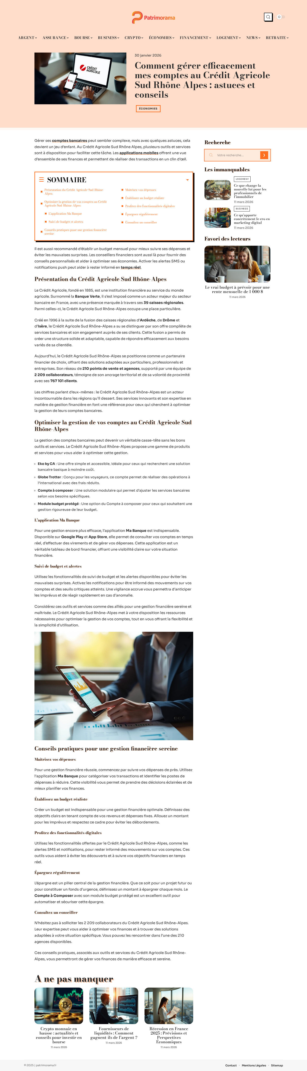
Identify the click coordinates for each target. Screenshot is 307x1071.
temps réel (131, 267)
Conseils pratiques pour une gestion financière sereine (75, 232)
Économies (148, 108)
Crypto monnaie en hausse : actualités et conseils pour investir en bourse (59, 1035)
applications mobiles (138, 153)
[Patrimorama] (153, 16)
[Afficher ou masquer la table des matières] (137, 179)
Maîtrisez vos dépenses (140, 190)
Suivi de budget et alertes (66, 221)
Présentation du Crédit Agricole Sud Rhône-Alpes (74, 192)
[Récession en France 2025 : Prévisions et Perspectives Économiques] (169, 1006)
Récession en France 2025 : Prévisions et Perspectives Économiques (169, 1035)
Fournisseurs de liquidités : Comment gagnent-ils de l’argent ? (113, 1033)
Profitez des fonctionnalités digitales (150, 206)
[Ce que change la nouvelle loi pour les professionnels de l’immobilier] (217, 190)
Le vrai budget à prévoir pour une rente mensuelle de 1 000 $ (237, 289)
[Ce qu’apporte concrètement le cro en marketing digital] (217, 218)
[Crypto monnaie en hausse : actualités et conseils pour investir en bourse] (58, 1006)
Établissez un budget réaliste (144, 198)
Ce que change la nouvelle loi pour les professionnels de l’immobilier (250, 191)
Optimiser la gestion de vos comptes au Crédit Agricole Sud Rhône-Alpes (75, 203)
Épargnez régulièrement (141, 214)
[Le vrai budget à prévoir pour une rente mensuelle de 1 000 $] (237, 264)
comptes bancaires (69, 140)
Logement (242, 179)
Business (242, 208)
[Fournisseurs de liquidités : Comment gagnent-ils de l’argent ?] (113, 1006)
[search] (268, 17)
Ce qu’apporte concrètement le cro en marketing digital (252, 219)
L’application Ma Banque (65, 213)
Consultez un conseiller (141, 222)
